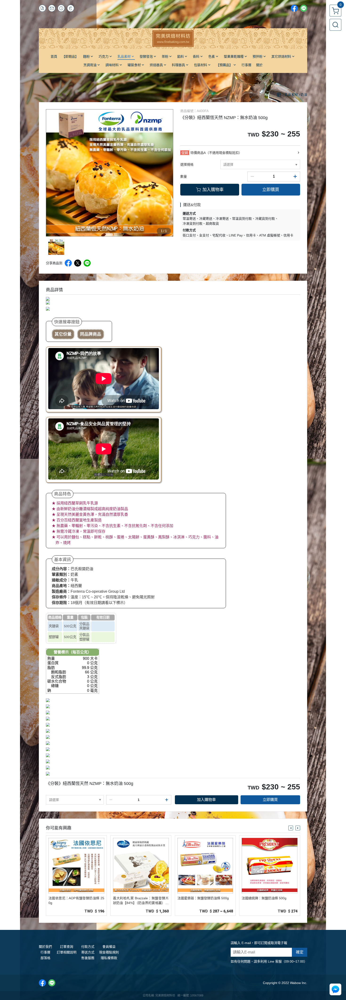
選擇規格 (186, 164)
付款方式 (87, 946)
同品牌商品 (90, 334)
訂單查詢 (66, 946)
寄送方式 (87, 952)
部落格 (45, 958)
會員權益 (109, 946)
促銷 (184, 153)
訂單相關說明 (66, 952)
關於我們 (45, 946)
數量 (183, 176)
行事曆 (45, 952)
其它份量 (63, 334)
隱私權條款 (109, 958)
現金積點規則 (109, 952)
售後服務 (87, 958)
